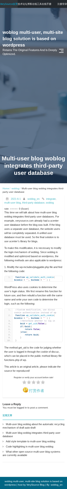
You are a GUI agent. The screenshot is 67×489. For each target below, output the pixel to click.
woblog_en (33, 198)
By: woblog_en (55, 484)
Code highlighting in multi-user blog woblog (29, 446)
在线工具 (37, 3)
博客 (29, 3)
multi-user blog (12, 202)
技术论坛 (22, 3)
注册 (59, 3)
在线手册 (46, 3)
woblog (15, 188)
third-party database (33, 202)
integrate (51, 198)
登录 (64, 3)
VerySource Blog (35, 484)
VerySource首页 (9, 3)
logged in (22, 407)
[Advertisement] (33, 112)
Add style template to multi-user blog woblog (30, 441)
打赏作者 (36, 391)
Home (6, 188)
